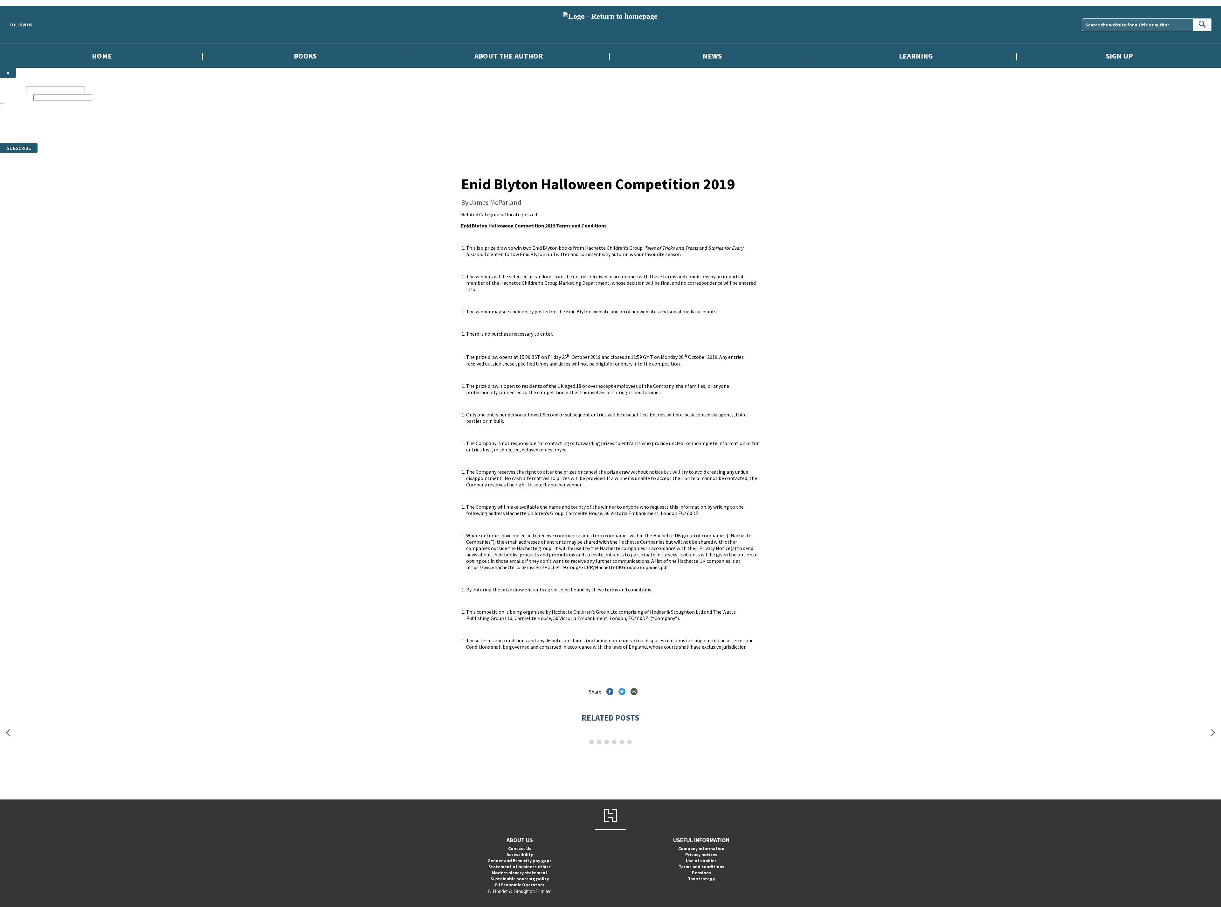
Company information (701, 848)
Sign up (1119, 55)
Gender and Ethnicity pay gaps (519, 860)
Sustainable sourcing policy (520, 879)
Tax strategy (701, 879)
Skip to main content (20, 2)
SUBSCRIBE (19, 148)
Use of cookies (701, 860)
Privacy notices (701, 854)
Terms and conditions (701, 866)
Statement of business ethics (519, 866)
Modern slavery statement (520, 873)
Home (102, 55)
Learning (916, 55)
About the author (508, 55)
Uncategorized (521, 214)
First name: (12, 89)
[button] (8, 732)
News (712, 55)
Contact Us (519, 848)
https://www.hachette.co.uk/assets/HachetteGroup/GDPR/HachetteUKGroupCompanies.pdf (567, 567)
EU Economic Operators (519, 885)
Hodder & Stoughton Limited (73, 122)
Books (305, 55)
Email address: (16, 97)
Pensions (701, 873)
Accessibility (520, 854)
